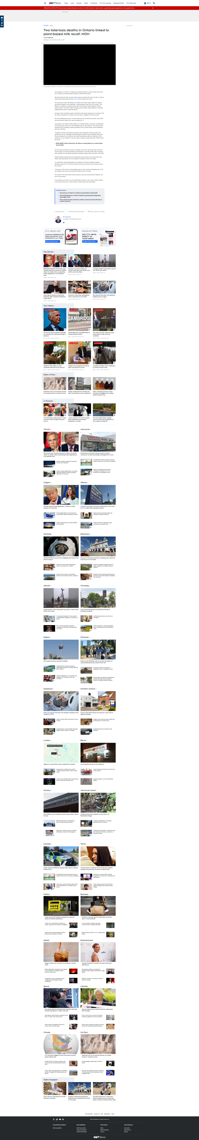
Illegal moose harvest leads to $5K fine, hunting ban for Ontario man (104, 720)
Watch (86, 3)
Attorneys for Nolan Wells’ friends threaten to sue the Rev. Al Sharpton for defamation (104, 876)
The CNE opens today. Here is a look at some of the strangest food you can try (55, 419)
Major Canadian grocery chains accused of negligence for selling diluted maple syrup (103, 393)
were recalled (77, 99)
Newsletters (107, 1113)
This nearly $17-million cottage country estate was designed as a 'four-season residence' (103, 419)
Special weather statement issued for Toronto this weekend (66, 462)
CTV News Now (131, 3)
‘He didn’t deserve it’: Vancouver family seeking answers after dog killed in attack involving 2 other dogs (104, 1098)
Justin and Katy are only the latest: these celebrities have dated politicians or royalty (79, 419)
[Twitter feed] (54, 1119)
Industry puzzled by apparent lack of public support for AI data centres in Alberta (103, 566)
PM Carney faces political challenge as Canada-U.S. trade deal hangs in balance (55, 334)
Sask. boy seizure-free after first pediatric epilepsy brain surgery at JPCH (61, 713)
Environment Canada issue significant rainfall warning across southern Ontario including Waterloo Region (103, 679)
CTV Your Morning (105, 3)
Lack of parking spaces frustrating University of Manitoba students (95, 610)
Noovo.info (127, 1127)
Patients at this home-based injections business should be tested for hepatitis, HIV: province (104, 576)
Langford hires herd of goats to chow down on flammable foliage (95, 815)
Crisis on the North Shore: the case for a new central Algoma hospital (97, 713)
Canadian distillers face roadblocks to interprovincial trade (104, 366)
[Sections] (45, 3)
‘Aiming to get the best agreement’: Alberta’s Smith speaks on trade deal (59, 507)
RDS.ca (126, 1131)
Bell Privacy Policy (81, 1127)
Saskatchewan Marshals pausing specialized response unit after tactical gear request (67, 667)
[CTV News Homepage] (55, 3)
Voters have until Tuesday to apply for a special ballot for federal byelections (59, 918)
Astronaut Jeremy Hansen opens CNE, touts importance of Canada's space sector (67, 886)
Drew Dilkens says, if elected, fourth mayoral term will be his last (61, 815)
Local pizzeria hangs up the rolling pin (92, 764)
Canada (79, 3)
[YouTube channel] (60, 1119)
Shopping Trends (118, 3)
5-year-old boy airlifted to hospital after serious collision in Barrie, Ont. (61, 868)
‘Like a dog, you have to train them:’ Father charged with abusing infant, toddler (103, 886)
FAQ (102, 1113)
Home (66, 3)
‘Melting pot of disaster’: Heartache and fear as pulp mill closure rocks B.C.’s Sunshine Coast (104, 832)
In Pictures (93, 3)
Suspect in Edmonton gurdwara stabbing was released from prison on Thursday (98, 558)
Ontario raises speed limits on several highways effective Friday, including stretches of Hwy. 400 (66, 472)
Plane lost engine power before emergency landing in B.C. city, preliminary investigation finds (102, 471)
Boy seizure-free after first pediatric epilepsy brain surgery (104, 296)
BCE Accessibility (57, 1127)
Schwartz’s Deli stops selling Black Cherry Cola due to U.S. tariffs (78, 296)
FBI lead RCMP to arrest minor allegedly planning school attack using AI (61, 558)
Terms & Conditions (81, 1129)
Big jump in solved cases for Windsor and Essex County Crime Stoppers (66, 831)
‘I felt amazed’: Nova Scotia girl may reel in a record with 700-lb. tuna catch (61, 610)
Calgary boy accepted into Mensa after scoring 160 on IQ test (78, 366)
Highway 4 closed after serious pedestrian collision (59, 764)
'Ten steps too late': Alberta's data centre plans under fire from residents (103, 334)
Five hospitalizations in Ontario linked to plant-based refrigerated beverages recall (80, 196)
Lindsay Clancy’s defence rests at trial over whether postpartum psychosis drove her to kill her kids (97, 868)
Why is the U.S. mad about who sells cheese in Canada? (55, 1097)
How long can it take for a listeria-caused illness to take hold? (79, 193)
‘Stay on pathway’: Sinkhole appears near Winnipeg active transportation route (103, 627)
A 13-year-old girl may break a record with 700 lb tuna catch (104, 269)
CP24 (101, 1127)
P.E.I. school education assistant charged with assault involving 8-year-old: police (66, 627)
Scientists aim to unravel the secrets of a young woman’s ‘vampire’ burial (55, 392)
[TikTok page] (57, 1119)
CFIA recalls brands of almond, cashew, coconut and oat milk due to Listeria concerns (81, 200)
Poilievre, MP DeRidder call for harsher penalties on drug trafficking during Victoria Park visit (96, 661)
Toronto (46, 25)
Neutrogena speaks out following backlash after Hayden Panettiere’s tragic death (55, 296)
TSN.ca (102, 1131)
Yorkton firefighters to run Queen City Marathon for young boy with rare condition (66, 677)
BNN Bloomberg (104, 1129)
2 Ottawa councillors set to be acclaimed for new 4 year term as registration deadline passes (98, 507)
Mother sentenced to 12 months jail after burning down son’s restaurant (79, 392)
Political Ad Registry (82, 1131)
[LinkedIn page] (63, 1119)
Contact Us (97, 1113)
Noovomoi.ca (127, 1129)
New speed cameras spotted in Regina (56, 661)
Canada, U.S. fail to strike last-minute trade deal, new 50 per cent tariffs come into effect (79, 270)
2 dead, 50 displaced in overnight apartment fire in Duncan (102, 821)
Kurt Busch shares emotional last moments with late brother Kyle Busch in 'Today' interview (61, 1010)
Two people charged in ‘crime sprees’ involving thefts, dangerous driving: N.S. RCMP (67, 617)
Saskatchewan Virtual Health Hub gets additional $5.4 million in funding (67, 729)
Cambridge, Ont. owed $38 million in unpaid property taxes (79, 333)
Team (112, 1113)
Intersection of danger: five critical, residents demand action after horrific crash (66, 771)
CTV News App (89, 1113)
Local (72, 3)
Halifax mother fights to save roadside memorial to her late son (54, 366)
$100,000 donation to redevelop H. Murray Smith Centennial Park (65, 821)
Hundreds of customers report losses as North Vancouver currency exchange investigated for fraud (97, 454)
